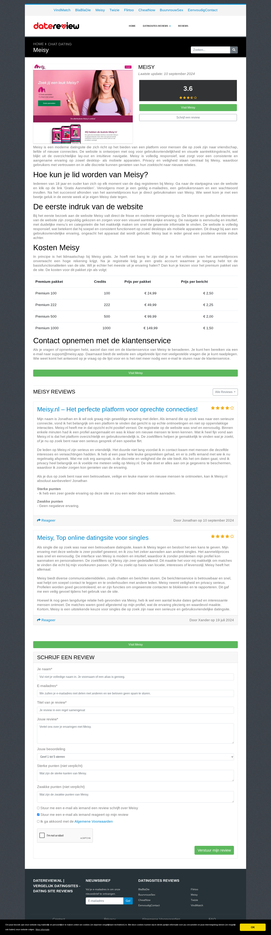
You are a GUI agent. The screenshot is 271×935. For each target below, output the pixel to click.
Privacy (110, 919)
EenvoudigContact (202, 10)
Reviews (183, 26)
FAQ (212, 919)
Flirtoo (129, 10)
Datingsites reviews (155, 26)
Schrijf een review (188, 117)
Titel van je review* (52, 702)
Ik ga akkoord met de (76, 821)
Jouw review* (47, 719)
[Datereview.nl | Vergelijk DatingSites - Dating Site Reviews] (56, 26)
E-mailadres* (47, 686)
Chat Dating (60, 44)
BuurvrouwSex (171, 10)
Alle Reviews (224, 392)
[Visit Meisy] (83, 104)
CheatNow (146, 10)
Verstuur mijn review (214, 850)
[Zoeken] (234, 49)
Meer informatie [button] (42, 929)
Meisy (100, 10)
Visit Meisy (188, 107)
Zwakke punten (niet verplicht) (61, 787)
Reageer (48, 520)
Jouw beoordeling (51, 749)
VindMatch (62, 10)
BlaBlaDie (83, 10)
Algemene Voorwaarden (93, 821)
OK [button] (253, 927)
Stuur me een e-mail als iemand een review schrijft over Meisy (89, 808)
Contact (59, 919)
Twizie (114, 10)
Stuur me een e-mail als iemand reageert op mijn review (84, 815)
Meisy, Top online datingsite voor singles (93, 537)
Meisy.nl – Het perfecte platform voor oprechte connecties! (117, 409)
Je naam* (44, 669)
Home (132, 26)
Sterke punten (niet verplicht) (59, 766)
